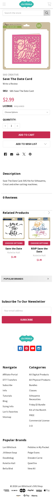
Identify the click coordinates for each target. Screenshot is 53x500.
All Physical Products (39, 379)
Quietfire (32, 463)
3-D (31, 425)
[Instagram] (39, 348)
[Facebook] (5, 154)
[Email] (11, 154)
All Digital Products (39, 374)
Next (48, 213)
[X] (24, 154)
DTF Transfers (10, 379)
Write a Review (10, 83)
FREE (31, 415)
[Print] (17, 154)
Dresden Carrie (35, 457)
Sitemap (7, 416)
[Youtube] (32, 348)
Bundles (33, 385)
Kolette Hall (9, 463)
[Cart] (49, 4)
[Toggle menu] (4, 4)
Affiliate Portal (10, 374)
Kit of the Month (37, 409)
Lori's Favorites (10, 411)
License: (13, 106)
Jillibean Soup (10, 452)
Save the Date (13, 248)
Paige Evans (34, 452)
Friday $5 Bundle (37, 404)
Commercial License (39, 420)
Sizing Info (8, 406)
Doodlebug (8, 457)
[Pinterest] (30, 154)
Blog (5, 401)
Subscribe (7, 385)
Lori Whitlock (9, 447)
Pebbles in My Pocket (38, 447)
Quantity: (9, 119)
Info (5, 390)
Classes (33, 390)
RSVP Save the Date (39, 250)
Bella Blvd (8, 468)
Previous (45, 213)
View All (31, 468)
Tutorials (7, 395)
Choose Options (14, 243)
